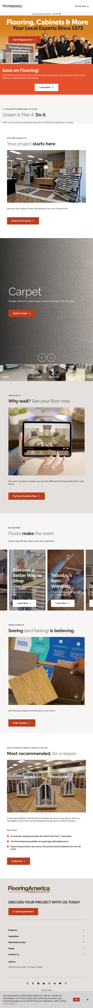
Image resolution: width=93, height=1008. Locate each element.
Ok (76, 1000)
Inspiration (13, 936)
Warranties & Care (17, 942)
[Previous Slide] (42, 358)
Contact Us (17, 861)
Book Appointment (25, 911)
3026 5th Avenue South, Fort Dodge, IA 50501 (25, 967)
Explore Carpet (20, 313)
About (11, 948)
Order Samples (20, 723)
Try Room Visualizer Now (25, 496)
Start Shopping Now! (23, 40)
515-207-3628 (80, 6)
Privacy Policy (46, 990)
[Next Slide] (51, 358)
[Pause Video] (76, 467)
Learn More (44, 87)
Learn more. (9, 1003)
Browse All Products (21, 221)
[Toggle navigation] (88, 6)
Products (12, 930)
